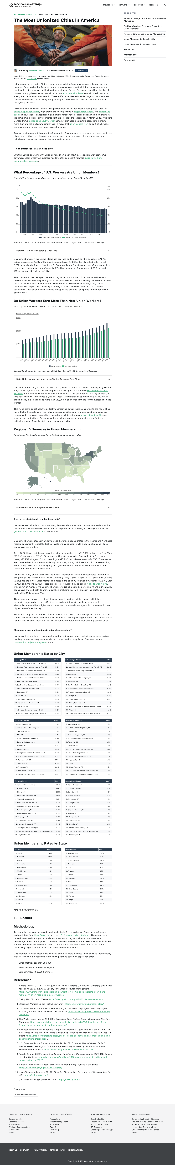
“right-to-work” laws (97, 583)
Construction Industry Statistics (145, 1119)
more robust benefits (91, 415)
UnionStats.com (42, 935)
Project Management (59, 1122)
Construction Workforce (25, 1094)
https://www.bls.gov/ (69, 1079)
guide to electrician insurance (28, 531)
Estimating (54, 1130)
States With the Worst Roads (144, 1124)
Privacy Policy (40, 1150)
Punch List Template (99, 1124)
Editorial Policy (75, 1150)
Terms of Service (57, 1150)
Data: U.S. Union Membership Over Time (36, 250)
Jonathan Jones (36, 70)
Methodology (130, 55)
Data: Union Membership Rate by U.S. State (38, 507)
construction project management (31, 642)
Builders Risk (14, 1124)
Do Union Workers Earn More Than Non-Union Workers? (143, 27)
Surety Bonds (14, 1130)
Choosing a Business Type (102, 1130)
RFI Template (96, 1127)
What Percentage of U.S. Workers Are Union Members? (145, 19)
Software (123, 5)
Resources (138, 5)
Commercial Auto (16, 1122)
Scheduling (54, 1124)
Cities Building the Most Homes (145, 1130)
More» (11, 1132)
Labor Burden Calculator (101, 1122)
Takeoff (53, 1127)
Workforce (31, 14)
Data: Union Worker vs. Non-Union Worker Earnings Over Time (48, 379)
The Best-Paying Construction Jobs (147, 1122)
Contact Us (25, 1150)
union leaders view (79, 124)
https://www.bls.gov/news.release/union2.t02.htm (69, 1049)
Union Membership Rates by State (140, 44)
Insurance (108, 5)
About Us (13, 1150)
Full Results (32, 79)
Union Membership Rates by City (139, 39)
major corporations (83, 111)
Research (153, 5)
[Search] (165, 5)
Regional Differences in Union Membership (144, 34)
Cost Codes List (97, 1119)
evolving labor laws (73, 93)
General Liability (16, 1119)
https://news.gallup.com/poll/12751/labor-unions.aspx (76, 999)
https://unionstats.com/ (36, 1075)
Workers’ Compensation (19, 1127)
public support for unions (26, 111)
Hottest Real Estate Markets (144, 1127)
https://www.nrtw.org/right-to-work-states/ (40, 1067)
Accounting (55, 1119)
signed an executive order (42, 121)
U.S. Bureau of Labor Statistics (74, 935)
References (129, 60)
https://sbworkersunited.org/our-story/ (84, 1004)
